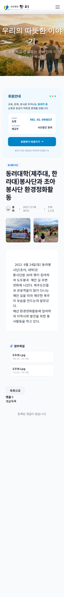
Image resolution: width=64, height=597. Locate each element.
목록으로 (15, 390)
